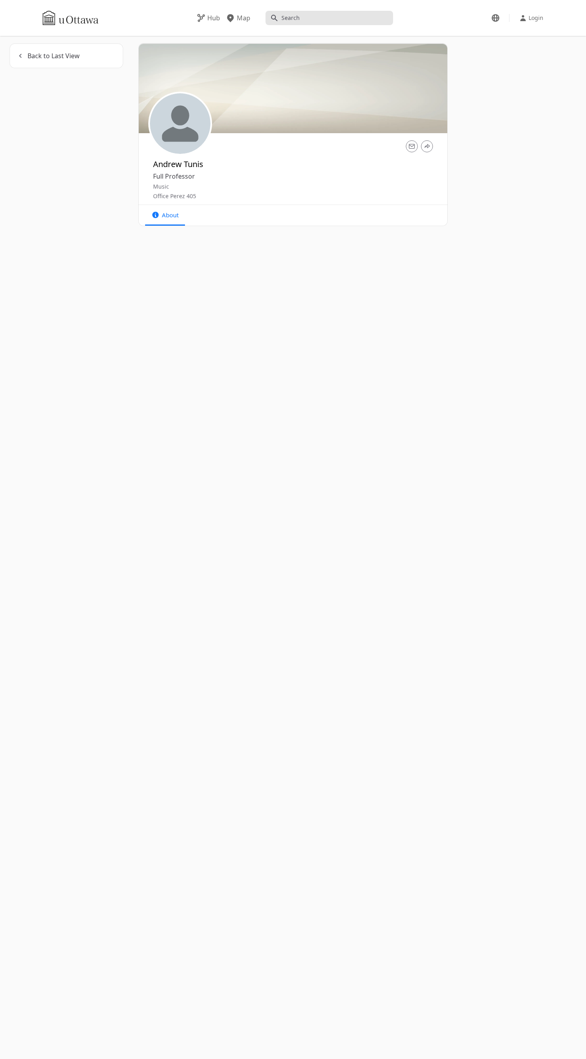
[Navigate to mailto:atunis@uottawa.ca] (412, 146)
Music (161, 186)
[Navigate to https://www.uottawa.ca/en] (70, 18)
